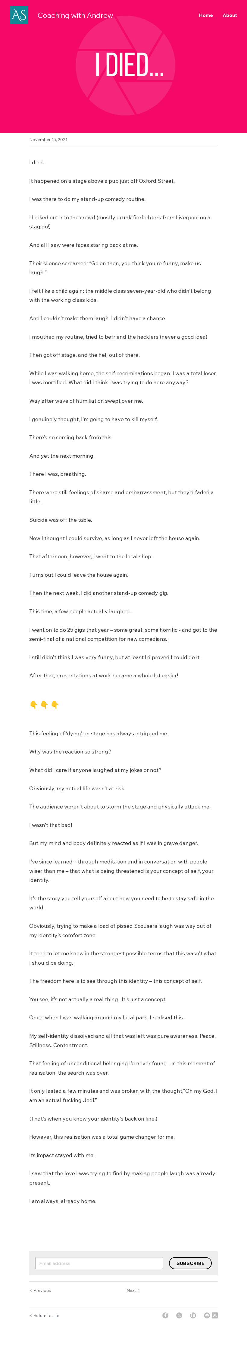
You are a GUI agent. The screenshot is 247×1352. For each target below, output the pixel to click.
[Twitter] (179, 1315)
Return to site (46, 1315)
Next (131, 1290)
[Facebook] (165, 1315)
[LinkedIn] (193, 1315)
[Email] (207, 1315)
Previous (42, 1290)
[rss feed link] (215, 1315)
